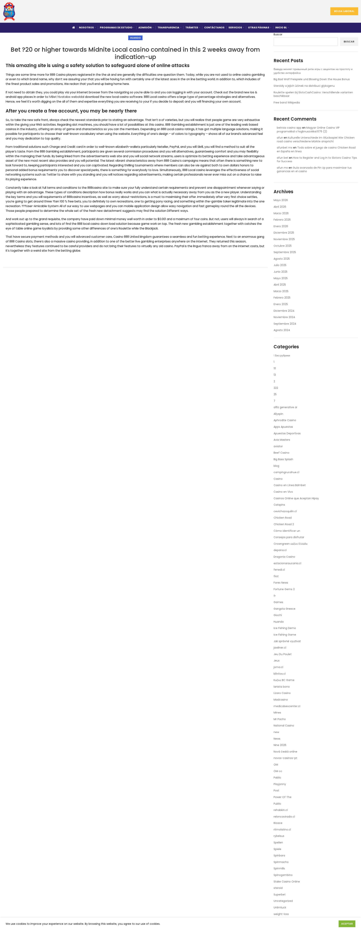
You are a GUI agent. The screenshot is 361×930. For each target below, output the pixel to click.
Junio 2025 (280, 272)
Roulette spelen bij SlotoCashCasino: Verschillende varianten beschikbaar (313, 94)
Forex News (281, 583)
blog (276, 466)
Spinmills (279, 868)
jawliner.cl (280, 647)
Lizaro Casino (282, 693)
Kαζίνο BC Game (284, 680)
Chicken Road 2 (284, 524)
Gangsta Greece (284, 609)
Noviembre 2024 (284, 317)
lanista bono (282, 687)
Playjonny (280, 784)
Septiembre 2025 (285, 252)
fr (275, 596)
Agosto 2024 (282, 330)
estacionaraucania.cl (287, 563)
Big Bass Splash (283, 459)
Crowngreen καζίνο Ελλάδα (290, 544)
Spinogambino (283, 875)
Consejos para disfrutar (289, 537)
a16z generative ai (285, 407)
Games (278, 602)
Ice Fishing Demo (285, 628)
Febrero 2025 (282, 297)
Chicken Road (283, 518)
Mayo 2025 (281, 278)
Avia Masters (282, 440)
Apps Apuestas (283, 427)
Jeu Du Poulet (283, 654)
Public (277, 804)
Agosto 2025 (282, 259)
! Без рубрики (282, 355)
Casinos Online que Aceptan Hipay (296, 498)
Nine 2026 (280, 745)
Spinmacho (281, 862)
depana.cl (280, 550)
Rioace (278, 823)
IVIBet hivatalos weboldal (66, 97)
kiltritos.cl (280, 674)
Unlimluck (280, 907)
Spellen (278, 842)
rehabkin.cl (281, 810)
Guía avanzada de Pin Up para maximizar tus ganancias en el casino (314, 169)
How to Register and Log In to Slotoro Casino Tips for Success (317, 159)
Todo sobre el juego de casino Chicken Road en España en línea (316, 149)
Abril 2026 (280, 207)
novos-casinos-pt (285, 758)
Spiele (277, 849)
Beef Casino (281, 453)
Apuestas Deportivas (287, 433)
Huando (135, 37)
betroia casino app (289, 128)
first (276, 576)
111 (275, 368)
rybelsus (279, 836)
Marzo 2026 (281, 213)
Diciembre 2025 (284, 233)
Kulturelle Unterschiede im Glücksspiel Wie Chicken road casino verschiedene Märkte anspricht (316, 139)
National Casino (284, 725)
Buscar (278, 34)
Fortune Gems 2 (284, 589)
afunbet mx (284, 147)
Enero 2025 (281, 304)
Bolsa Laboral (344, 11)
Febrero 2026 (282, 220)
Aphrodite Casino (285, 420)
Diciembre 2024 (284, 311)
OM (276, 764)
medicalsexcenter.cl (287, 706)
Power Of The (282, 797)
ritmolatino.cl (282, 829)
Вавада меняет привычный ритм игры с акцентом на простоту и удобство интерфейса (313, 71)
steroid (278, 888)
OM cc (278, 771)
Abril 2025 (280, 285)
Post (276, 790)
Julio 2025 (280, 265)
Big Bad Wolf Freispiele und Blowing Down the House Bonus (312, 79)
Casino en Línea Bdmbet (290, 485)
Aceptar (347, 923)
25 (275, 394)
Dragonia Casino (284, 557)
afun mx (282, 168)
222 (276, 388)
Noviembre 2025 (284, 239)
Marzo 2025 (281, 291)
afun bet (282, 158)
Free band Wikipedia (287, 102)
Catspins (279, 505)
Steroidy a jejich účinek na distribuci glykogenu (304, 86)
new (276, 732)
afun (280, 138)
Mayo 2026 (281, 200)
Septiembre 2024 (285, 324)
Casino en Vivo (283, 492)
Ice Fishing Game (285, 635)
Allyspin (278, 414)
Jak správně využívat (287, 641)
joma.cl (278, 667)
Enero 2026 (281, 226)
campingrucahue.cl (286, 472)
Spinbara (279, 855)
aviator (278, 446)
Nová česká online (285, 752)
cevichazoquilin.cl (285, 511)
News (277, 739)
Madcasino (281, 699)
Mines (277, 712)
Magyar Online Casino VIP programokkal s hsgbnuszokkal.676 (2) (308, 129)
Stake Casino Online (287, 881)
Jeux (277, 660)
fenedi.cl (279, 570)
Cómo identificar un (287, 531)
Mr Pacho (280, 719)
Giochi (278, 615)
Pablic (277, 777)
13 (275, 375)
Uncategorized (283, 901)
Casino (278, 479)
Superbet (280, 894)
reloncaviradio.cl (284, 816)
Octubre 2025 (283, 246)
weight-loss (281, 914)
